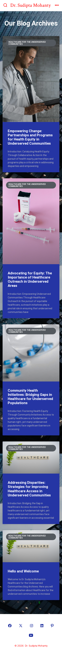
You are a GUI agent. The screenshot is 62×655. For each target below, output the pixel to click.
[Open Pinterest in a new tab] (52, 625)
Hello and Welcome (23, 571)
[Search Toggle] (5, 5)
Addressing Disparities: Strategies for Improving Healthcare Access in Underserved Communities (29, 488)
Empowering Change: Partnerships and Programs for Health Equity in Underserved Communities (30, 137)
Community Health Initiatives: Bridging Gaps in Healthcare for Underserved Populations (30, 396)
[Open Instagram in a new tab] (31, 625)
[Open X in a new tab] (20, 625)
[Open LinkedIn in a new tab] (42, 625)
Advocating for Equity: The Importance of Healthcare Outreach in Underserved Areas (30, 279)
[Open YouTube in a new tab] (31, 635)
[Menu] (57, 5)
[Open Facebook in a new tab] (10, 625)
